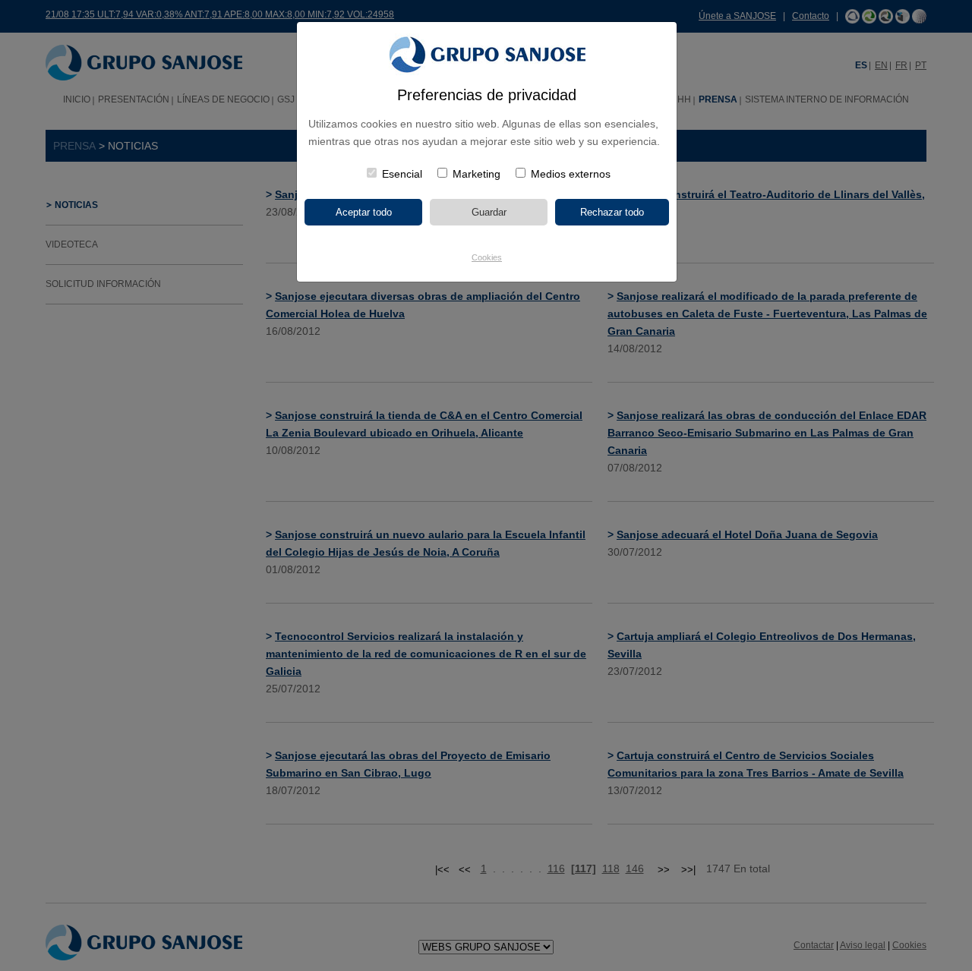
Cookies (487, 257)
